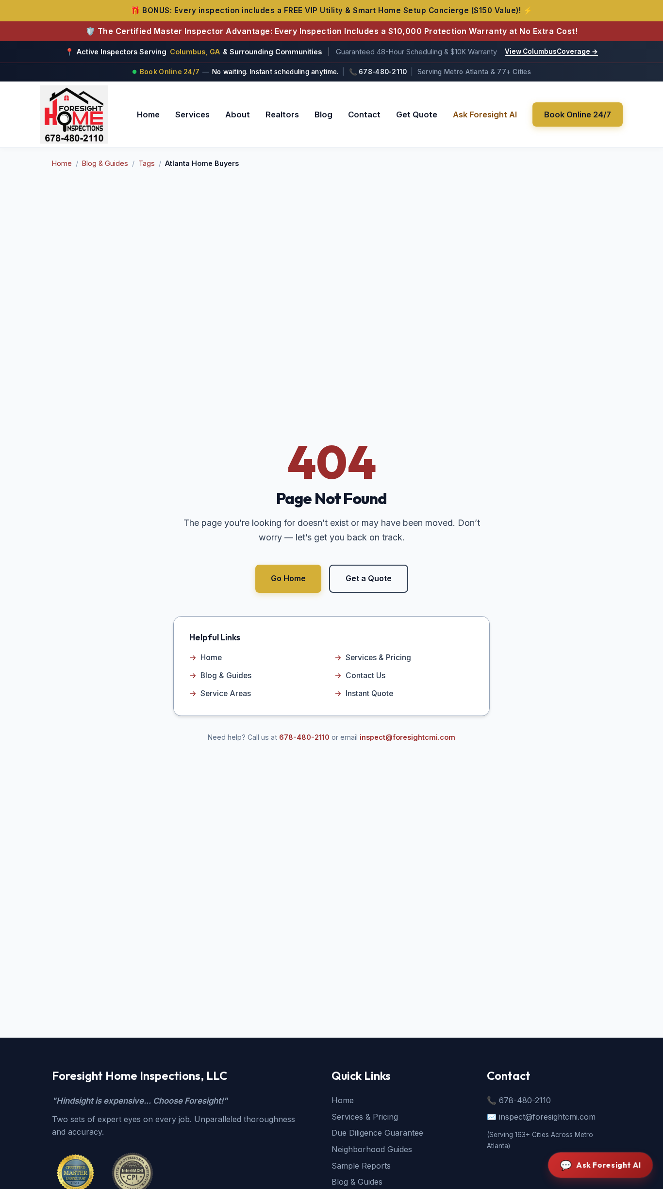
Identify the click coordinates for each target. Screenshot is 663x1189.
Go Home (288, 578)
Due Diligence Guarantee (377, 1133)
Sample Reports (361, 1166)
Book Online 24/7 (577, 114)
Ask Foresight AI (485, 114)
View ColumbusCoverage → (551, 51)
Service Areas (220, 693)
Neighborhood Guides (372, 1149)
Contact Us (359, 675)
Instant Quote (363, 693)
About (237, 114)
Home (148, 114)
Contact (364, 114)
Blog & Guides (105, 163)
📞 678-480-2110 (378, 72)
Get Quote (416, 114)
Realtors (282, 114)
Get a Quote (369, 578)
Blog (323, 114)
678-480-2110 (304, 737)
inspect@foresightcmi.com (407, 737)
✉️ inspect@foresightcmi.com (541, 1117)
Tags (146, 163)
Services (192, 114)
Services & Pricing (372, 657)
